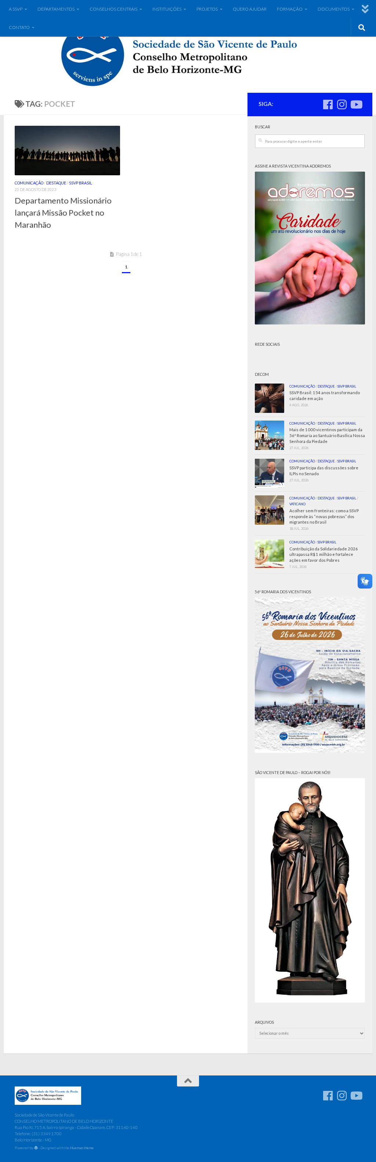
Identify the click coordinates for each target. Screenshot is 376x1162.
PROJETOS (207, 9)
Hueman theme (82, 1147)
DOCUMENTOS (334, 9)
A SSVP (15, 9)
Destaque (56, 183)
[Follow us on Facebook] (327, 104)
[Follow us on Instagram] (341, 104)
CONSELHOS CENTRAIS (113, 9)
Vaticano (297, 504)
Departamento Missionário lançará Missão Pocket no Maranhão (63, 212)
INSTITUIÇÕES (166, 9)
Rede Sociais (267, 344)
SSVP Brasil (80, 183)
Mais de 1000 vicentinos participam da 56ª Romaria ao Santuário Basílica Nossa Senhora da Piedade (327, 435)
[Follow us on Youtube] (355, 104)
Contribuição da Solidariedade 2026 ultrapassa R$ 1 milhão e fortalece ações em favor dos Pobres (323, 554)
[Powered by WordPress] (36, 1148)
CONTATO (19, 27)
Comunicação (29, 183)
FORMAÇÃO (290, 9)
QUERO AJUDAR (250, 9)
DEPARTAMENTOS (56, 9)
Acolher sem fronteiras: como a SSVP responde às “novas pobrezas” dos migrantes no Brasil (324, 516)
